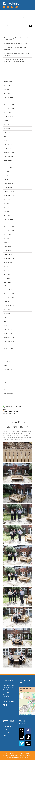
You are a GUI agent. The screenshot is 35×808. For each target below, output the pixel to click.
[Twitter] (21, 731)
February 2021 (8, 286)
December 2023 (9, 191)
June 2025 (7, 128)
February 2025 (8, 144)
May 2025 (7, 132)
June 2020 (7, 313)
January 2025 (8, 148)
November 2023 (9, 195)
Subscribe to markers (11, 411)
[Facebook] (28, 731)
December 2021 (9, 254)
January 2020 (8, 333)
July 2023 (7, 199)
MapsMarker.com (12, 413)
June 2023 (7, 203)
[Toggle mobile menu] (31, 5)
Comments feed (9, 390)
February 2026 (8, 97)
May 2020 (7, 317)
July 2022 (7, 239)
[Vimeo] (21, 743)
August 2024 (8, 168)
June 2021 (7, 270)
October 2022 (8, 235)
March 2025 (7, 140)
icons (32, 713)
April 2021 (7, 278)
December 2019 (9, 337)
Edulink (6, 729)
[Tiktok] (28, 737)
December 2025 (9, 105)
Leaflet (29, 713)
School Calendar (9, 726)
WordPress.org (8, 394)
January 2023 (8, 223)
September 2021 (9, 262)
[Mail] (21, 737)
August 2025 (8, 121)
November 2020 (9, 298)
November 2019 (9, 341)
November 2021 (9, 258)
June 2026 (7, 85)
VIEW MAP (6, 710)
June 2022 (7, 243)
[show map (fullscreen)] (4, 406)
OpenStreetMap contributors (26, 714)
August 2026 (8, 81)
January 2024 (8, 187)
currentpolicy (8, 361)
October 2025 (8, 113)
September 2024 (9, 164)
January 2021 (8, 290)
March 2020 (7, 325)
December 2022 (9, 227)
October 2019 (8, 345)
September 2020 (9, 306)
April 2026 (7, 89)
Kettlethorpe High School (14, 406)
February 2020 (8, 329)
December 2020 (9, 294)
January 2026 (8, 101)
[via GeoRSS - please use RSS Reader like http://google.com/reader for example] (3, 411)
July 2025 (7, 124)
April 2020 (7, 321)
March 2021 (7, 282)
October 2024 (8, 160)
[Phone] (28, 743)
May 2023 (7, 207)
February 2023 (8, 219)
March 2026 (7, 93)
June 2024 (7, 176)
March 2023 (7, 215)
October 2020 (8, 302)
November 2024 (9, 156)
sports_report (8, 369)
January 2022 (8, 250)
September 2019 (9, 349)
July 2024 (7, 172)
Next (29, 17)
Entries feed (7, 386)
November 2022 (9, 231)
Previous (23, 17)
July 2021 (7, 266)
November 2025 (9, 109)
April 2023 (7, 211)
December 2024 (9, 152)
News (5, 365)
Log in (6, 382)
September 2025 (9, 117)
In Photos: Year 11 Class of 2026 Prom (15, 44)
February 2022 (8, 246)
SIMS (5, 735)
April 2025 (7, 136)
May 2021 (7, 274)
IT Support (7, 732)
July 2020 (7, 309)
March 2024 (7, 180)
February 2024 (8, 184)
